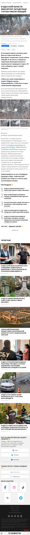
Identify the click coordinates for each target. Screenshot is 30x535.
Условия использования (15, 506)
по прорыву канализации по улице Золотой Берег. (13, 146)
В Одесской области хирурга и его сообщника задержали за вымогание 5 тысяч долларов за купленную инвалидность (14, 268)
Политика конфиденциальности (15, 512)
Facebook (4, 176)
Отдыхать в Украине (6, 2)
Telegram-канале (12, 81)
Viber (11, 176)
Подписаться (16, 476)
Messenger (16, 459)
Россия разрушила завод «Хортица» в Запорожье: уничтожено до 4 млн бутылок (16, 204)
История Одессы (17, 2)
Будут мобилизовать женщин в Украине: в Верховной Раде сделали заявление (16, 196)
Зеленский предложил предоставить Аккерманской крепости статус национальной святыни (13, 332)
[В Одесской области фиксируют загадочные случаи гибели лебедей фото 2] (15, 109)
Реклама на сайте (15, 510)
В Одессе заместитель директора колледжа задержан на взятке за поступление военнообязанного (14, 427)
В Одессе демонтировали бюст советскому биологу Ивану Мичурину (13, 300)
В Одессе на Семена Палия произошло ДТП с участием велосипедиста (11, 396)
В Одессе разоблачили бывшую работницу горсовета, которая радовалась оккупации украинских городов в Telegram (13, 364)
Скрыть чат (15, 230)
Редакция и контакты (15, 508)
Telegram (16, 455)
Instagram (23, 174)
